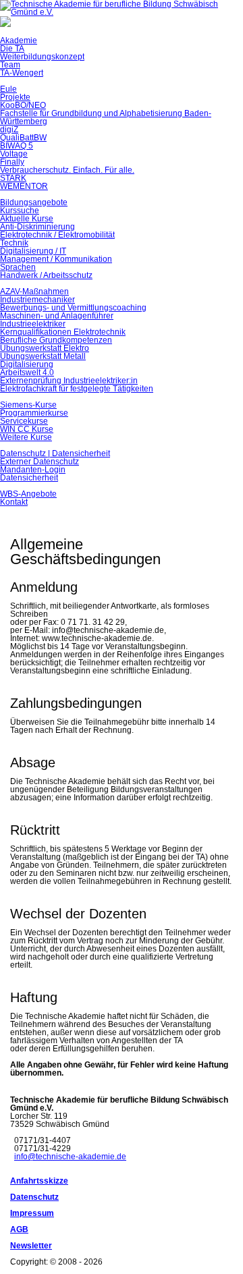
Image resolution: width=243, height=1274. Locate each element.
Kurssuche (19, 210)
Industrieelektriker (32, 324)
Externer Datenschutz (39, 461)
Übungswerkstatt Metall (43, 356)
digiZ (9, 129)
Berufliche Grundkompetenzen (56, 340)
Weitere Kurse (26, 437)
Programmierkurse (34, 413)
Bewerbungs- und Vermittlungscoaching (73, 307)
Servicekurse (24, 421)
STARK (13, 178)
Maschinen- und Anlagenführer (56, 316)
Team (10, 65)
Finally (12, 162)
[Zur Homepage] (121, 12)
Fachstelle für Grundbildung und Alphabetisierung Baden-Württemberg (105, 117)
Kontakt (14, 502)
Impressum (32, 1213)
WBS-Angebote (28, 494)
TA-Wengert (21, 73)
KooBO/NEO (23, 105)
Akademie (18, 40)
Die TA (12, 48)
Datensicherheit (29, 477)
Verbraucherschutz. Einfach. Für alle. (67, 170)
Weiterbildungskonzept (42, 56)
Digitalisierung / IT (33, 251)
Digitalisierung (26, 364)
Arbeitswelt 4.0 (27, 372)
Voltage (14, 154)
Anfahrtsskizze (39, 1181)
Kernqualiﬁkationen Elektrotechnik (63, 332)
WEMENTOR (24, 186)
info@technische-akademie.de (70, 1156)
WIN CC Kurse (26, 429)
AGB (19, 1229)
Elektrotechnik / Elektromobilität (57, 235)
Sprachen (18, 267)
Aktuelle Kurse (26, 218)
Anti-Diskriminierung (37, 226)
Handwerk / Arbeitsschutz (46, 275)
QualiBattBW (23, 137)
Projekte (15, 97)
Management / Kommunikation (56, 259)
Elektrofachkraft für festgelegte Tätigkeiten (76, 388)
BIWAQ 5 (16, 145)
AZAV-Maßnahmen (34, 291)
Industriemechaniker (37, 299)
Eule (8, 89)
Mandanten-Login (32, 469)
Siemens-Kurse (28, 405)
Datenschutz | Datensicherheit (55, 453)
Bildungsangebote (34, 202)
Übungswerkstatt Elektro (44, 348)
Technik (14, 243)
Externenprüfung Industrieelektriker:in (69, 380)
